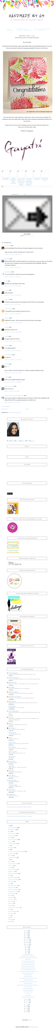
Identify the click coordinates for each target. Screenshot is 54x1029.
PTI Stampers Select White (5, 179)
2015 (26, 934)
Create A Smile (11, 899)
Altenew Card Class (13, 795)
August (27, 945)
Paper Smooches (11, 887)
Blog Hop (10, 855)
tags (9, 859)
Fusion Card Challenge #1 (28, 988)
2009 (26, 1009)
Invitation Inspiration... (14, 781)
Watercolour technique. (13, 889)
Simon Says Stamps (12, 827)
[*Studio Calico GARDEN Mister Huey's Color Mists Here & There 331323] (29, 177)
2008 (26, 1011)
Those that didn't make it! (28, 954)
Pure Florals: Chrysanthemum (44, 179)
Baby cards (10, 901)
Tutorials (10, 921)
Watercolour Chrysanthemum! (28, 973)
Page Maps (10, 919)
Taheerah (7, 299)
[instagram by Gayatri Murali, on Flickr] (22, 441)
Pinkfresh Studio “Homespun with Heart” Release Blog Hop (23, 702)
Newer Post (5, 409)
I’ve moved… (11, 757)
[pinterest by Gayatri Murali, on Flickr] (31, 441)
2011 (26, 1006)
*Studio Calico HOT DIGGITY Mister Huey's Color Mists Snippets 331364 (21, 182)
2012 (26, 1004)
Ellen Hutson (11, 913)
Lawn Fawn (10, 865)
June (27, 949)
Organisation (11, 897)
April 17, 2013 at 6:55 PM (13, 295)
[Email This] (24, 234)
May (27, 951)
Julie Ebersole (12, 756)
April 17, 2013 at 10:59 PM (13, 332)
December (27, 939)
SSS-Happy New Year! (14, 776)
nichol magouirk (12, 733)
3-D (9, 845)
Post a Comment (6, 406)
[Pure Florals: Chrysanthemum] (45, 177)
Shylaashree (8, 272)
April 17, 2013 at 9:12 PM (13, 304)
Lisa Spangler (12, 728)
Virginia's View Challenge (14, 907)
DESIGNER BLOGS (33, 1027)
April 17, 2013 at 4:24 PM (13, 267)
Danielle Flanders (13, 780)
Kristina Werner (12, 682)
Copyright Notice (22, 29)
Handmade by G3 (27, 16)
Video (9, 915)
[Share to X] (27, 234)
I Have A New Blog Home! (15, 734)
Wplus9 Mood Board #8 (28, 979)
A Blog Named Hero (12, 863)
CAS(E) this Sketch (12, 843)
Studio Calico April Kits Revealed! (28, 997)
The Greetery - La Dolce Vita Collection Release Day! (21, 698)
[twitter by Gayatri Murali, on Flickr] (12, 441)
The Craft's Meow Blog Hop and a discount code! (28, 971)
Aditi (9, 917)
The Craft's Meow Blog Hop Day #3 (28, 964)
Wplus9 (10, 837)
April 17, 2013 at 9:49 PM (13, 313)
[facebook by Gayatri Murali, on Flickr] (17, 441)
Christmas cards (11, 835)
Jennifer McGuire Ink (14, 678)
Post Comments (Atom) (15, 412)
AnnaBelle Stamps (12, 857)
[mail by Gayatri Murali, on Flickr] (8, 441)
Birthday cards (11, 871)
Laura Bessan (12, 775)
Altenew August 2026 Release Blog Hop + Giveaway (21, 693)
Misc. (9, 875)
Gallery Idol (10, 903)
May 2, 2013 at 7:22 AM (12, 391)
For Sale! (41, 30)
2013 (26, 937)
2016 (26, 932)
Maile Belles (11, 770)
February (27, 1000)
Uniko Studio (29, 235)
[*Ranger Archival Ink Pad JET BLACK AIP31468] (13, 177)
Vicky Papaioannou (13, 673)
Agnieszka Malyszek (13, 692)
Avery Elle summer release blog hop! (18, 724)
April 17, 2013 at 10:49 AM (13, 254)
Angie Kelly (11, 766)
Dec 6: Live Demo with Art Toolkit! (17, 729)
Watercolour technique (13, 873)
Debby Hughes (12, 706)
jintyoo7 (7, 318)
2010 (26, 1008)
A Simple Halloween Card (15, 786)
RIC (9, 849)
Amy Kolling (11, 687)
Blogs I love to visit (25, 30)
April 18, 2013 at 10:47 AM (13, 359)
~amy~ (7, 290)
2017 (27, 930)
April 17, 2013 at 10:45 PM (13, 323)
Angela (6, 377)
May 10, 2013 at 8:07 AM (12, 402)
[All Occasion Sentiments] (37, 177)
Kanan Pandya (8, 308)
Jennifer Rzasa (12, 794)
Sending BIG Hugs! (28, 974)
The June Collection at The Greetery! (18, 748)
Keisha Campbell (13, 751)
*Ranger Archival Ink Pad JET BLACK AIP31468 (13, 181)
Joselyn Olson (12, 790)
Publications (11, 881)
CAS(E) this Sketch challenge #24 (28, 966)
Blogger (29, 1020)
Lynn (6, 281)
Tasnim (10, 737)
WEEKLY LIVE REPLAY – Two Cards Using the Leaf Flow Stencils (23, 683)
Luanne (7, 327)
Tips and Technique (12, 911)
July (27, 947)
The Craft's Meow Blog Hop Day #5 (28, 961)
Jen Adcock (8, 245)
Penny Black (11, 847)
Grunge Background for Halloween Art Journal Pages (22, 674)
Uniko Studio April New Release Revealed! (28, 978)
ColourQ (10, 867)
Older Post (49, 409)
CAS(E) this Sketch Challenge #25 (28, 956)
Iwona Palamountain (13, 711)
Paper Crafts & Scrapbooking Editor (14, 395)
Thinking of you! (28, 959)
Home (9, 29)
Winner (9, 909)
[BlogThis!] (25, 234)
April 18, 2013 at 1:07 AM (13, 350)
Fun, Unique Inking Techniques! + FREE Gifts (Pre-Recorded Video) (24, 679)
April (27, 952)
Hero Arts (10, 841)
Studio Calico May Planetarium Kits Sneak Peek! (28, 957)
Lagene (6, 336)
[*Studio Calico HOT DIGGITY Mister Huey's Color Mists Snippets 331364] (21, 177)
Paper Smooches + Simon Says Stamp (17, 791)
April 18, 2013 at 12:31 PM (13, 372)
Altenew (10, 861)
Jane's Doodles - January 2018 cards (17, 767)
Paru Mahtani (8, 354)
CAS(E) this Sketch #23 (28, 976)
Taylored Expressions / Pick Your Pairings (19, 688)
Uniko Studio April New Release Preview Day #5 (28, 981)
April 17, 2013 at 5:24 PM (13, 286)
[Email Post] (27, 213)
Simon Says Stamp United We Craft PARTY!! (19, 743)
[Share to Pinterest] (29, 234)
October (27, 942)
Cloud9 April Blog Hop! (28, 983)
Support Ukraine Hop (14, 738)
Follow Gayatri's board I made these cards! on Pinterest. (19, 807)
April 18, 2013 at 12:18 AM (13, 341)
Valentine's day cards (12, 891)
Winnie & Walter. (12, 833)
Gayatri (7, 364)
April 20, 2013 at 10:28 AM (13, 382)
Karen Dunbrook (9, 386)
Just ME (11, 723)
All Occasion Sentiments (37, 179)
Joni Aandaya (12, 761)
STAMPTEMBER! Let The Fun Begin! (16, 707)
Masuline (10, 895)
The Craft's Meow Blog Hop (28, 990)
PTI (9, 825)
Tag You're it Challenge (13, 879)
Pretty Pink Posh (11, 829)
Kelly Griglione (12, 701)
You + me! (28, 993)
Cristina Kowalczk (13, 785)
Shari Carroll (12, 742)
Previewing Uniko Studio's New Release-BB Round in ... (28, 985)
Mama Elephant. (11, 893)
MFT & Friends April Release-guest (17, 753)
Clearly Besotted (11, 853)
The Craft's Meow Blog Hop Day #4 (28, 962)
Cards (9, 883)
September (27, 944)
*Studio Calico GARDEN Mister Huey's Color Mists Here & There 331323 (29, 182)
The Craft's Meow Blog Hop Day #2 (28, 969)
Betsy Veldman (12, 747)
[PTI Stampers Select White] (6, 177)
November (27, 940)
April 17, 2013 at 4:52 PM (13, 276)
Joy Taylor (11, 717)
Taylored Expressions (13, 839)
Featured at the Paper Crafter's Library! (28, 968)
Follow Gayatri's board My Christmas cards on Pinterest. (19, 816)
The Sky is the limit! (28, 986)
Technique (10, 905)
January (27, 1002)
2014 (26, 935)
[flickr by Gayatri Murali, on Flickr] (27, 441)
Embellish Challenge (12, 877)
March (27, 999)
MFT (9, 831)
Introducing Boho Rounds (15, 772)
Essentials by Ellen (12, 869)
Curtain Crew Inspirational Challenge (16, 851)
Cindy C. (7, 345)
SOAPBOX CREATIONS (15, 696)
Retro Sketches (28, 995)
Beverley (7, 258)
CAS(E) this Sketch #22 (28, 991)
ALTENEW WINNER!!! (13, 762)
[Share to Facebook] (28, 234)
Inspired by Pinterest (12, 885)
